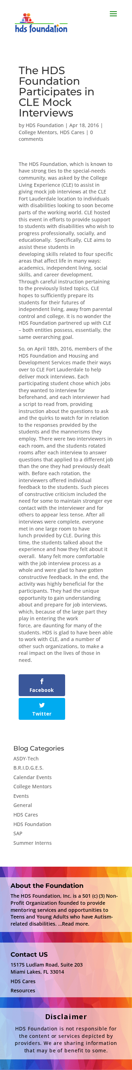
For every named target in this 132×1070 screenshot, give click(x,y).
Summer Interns (32, 842)
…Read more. (73, 923)
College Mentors (38, 132)
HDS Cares (72, 132)
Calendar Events (32, 777)
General (22, 805)
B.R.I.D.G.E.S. (28, 767)
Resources (23, 990)
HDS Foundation (45, 125)
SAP (18, 833)
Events (21, 796)
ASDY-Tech (26, 758)
